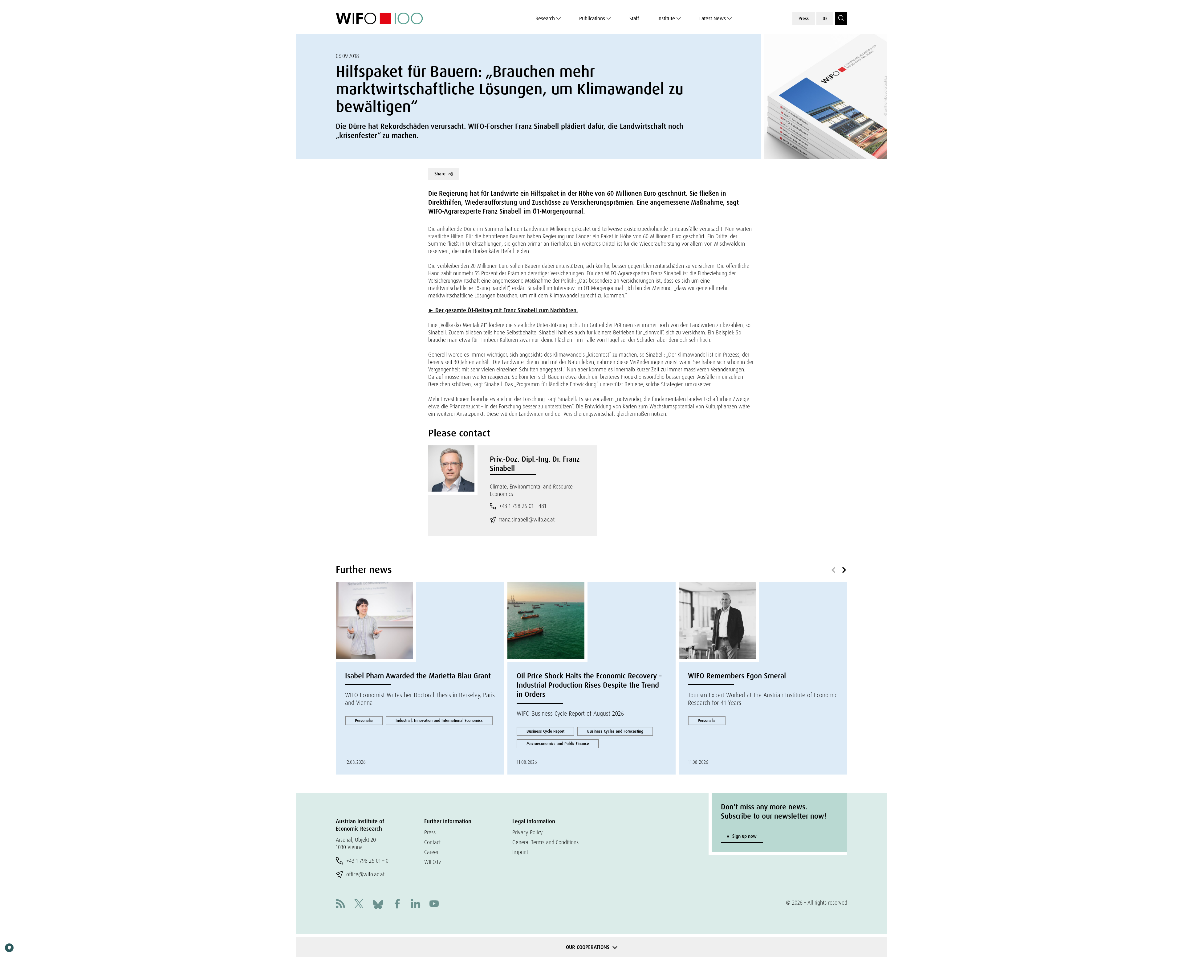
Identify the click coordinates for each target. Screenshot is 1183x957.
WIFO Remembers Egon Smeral (737, 676)
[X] (359, 904)
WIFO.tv (432, 861)
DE (825, 18)
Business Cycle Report (545, 731)
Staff (634, 18)
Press (804, 18)
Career (431, 852)
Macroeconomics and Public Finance (557, 743)
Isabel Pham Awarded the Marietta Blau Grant (418, 676)
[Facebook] (397, 904)
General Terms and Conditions (545, 842)
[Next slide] (844, 570)
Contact (432, 842)
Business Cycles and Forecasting (615, 731)
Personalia (364, 720)
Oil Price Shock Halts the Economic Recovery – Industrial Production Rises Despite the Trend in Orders (589, 685)
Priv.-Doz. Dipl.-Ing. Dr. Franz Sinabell (534, 463)
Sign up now (744, 836)
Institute (666, 18)
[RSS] (340, 904)
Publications (592, 18)
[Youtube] (434, 904)
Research (545, 18)
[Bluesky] (378, 904)
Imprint (520, 852)
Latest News (712, 18)
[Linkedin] (415, 904)
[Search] (841, 18)
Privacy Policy (527, 832)
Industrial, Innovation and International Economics (439, 720)
